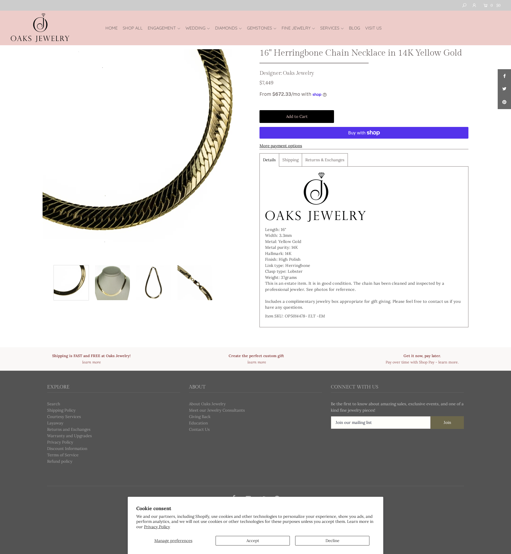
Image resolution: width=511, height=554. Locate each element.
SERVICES (329, 28)
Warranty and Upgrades (69, 435)
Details (269, 159)
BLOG (354, 28)
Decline (332, 540)
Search (53, 403)
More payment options (280, 145)
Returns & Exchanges (324, 159)
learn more (448, 362)
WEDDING (195, 28)
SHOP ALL (133, 28)
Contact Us (199, 429)
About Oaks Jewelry (207, 403)
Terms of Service (63, 454)
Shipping (290, 159)
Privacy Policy (157, 526)
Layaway (55, 422)
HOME (111, 28)
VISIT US (373, 28)
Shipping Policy (61, 410)
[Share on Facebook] (504, 75)
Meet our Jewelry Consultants (217, 410)
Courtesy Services (64, 416)
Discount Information (67, 448)
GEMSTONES (259, 28)
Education (198, 422)
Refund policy (59, 461)
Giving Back (200, 416)
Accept (252, 540)
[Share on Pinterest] (504, 102)
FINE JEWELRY (296, 28)
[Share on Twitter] (504, 89)
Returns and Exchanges (68, 429)
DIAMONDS (226, 28)
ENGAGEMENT (162, 28)
